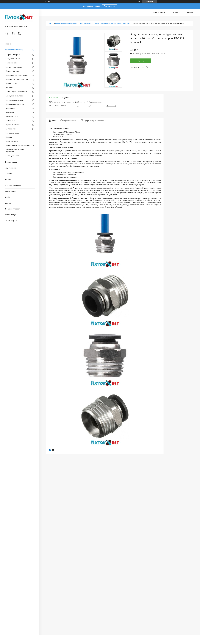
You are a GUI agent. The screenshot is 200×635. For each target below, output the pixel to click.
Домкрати (9, 88)
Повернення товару (12, 209)
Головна (8, 44)
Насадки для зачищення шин (17, 79)
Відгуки (190, 12)
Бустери (9, 137)
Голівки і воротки (12, 116)
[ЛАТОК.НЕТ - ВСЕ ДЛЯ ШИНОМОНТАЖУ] (20, 17)
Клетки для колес (12, 156)
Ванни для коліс (12, 141)
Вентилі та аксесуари (14, 67)
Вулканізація (10, 120)
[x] (53, 450)
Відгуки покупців (11, 221)
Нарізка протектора (13, 125)
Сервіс (7, 197)
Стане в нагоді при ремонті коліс (18, 145)
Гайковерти (10, 112)
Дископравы (10, 108)
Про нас (8, 180)
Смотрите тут (109, 6)
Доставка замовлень (13, 185)
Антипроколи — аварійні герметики (15, 151)
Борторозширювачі (13, 133)
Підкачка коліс (11, 83)
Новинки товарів (11, 162)
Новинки (176, 12)
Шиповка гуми (11, 129)
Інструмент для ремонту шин (17, 75)
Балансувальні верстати (15, 104)
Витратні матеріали (13, 55)
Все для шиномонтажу (14, 50)
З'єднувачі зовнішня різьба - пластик (115, 23)
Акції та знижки (11, 168)
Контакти (8, 174)
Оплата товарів (10, 191)
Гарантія (8, 203)
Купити (141, 61)
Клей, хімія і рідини (13, 59)
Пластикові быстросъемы (89, 23)
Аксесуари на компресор (15, 96)
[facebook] (50, 450)
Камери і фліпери (12, 71)
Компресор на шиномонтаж (16, 92)
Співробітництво (11, 215)
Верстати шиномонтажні (15, 100)
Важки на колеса (12, 63)
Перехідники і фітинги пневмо (66, 23)
